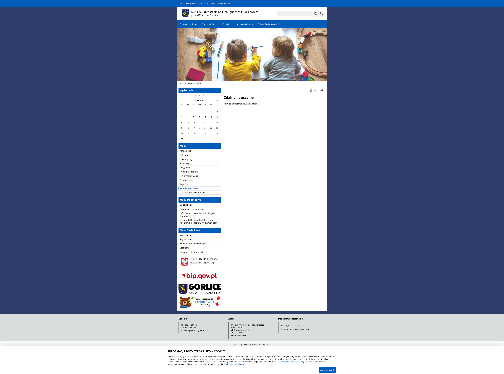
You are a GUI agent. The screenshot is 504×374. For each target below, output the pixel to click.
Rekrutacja (185, 155)
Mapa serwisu (210, 3)
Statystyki (184, 247)
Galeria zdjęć (186, 204)
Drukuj (315, 90)
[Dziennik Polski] (199, 267)
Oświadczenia (186, 180)
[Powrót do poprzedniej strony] (322, 90)
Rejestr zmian (186, 239)
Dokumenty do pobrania (192, 209)
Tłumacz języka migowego (193, 243)
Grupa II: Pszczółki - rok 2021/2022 (196, 192)
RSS (181, 3)
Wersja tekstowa (224, 3)
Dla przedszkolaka (189, 175)
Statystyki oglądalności (290, 325)
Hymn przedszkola (189, 171)
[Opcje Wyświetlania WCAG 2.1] (321, 14)
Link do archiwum (244, 24)
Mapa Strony (186, 235)
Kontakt (226, 24)
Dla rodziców (208, 24)
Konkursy (184, 163)
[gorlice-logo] (199, 293)
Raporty (184, 184)
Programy (185, 167)
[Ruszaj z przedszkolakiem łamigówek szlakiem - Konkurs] (199, 307)
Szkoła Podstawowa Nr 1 (270, 24)
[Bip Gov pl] (199, 282)
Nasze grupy (186, 159)
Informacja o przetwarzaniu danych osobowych (197, 214)
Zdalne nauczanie (189, 188)
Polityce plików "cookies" (288, 361)
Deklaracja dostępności (194, 3)
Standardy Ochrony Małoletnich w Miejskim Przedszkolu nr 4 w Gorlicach (198, 221)
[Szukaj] (315, 14)
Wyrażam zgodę (327, 370)
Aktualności (185, 150)
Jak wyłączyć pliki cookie (236, 364)
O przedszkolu (187, 24)
